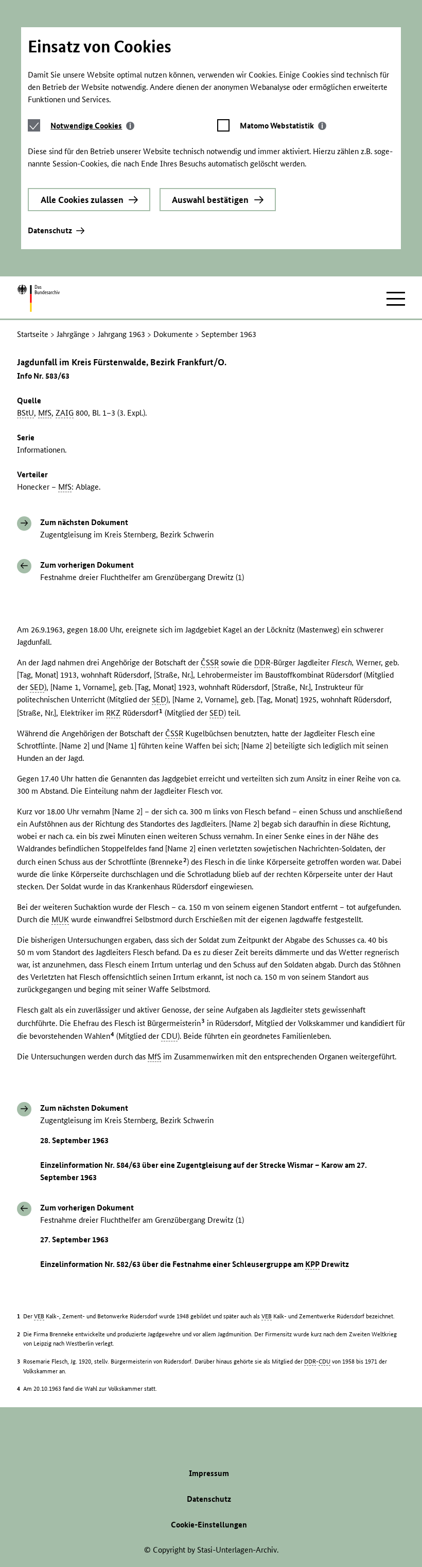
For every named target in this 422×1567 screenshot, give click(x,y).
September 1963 (228, 334)
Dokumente (173, 334)
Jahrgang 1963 (121, 334)
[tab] (92, 125)
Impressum (209, 1473)
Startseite (32, 334)
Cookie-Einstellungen (209, 1524)
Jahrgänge (73, 334)
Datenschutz (50, 230)
